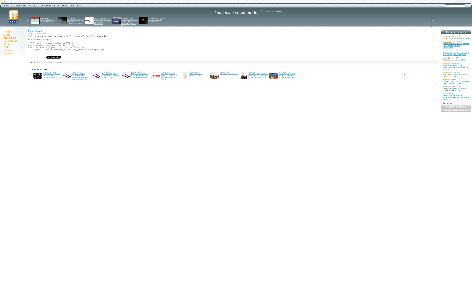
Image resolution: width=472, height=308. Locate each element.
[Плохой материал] (47, 62)
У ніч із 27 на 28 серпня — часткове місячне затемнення (156, 19)
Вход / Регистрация (463, 2)
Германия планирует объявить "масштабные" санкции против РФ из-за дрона (456, 67)
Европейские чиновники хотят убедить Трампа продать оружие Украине (140, 75)
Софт (6, 47)
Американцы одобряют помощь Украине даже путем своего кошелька (287, 75)
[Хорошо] (51, 62)
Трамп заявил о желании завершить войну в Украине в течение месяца (52, 75)
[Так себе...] (49, 62)
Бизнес (7, 44)
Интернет (8, 32)
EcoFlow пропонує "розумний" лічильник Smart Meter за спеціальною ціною (456, 97)
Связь (7, 35)
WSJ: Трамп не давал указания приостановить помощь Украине (110, 75)
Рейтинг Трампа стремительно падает (198, 74)
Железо (8, 50)
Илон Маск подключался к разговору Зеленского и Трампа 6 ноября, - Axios (258, 75)
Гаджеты (8, 53)
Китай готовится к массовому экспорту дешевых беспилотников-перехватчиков (456, 46)
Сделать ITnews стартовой (13, 2)
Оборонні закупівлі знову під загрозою (456, 39)
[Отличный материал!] (53, 62)
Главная (31, 31)
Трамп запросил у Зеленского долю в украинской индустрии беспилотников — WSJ (80, 76)
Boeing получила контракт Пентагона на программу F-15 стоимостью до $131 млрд (129, 21)
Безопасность (11, 41)
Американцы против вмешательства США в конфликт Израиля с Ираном (169, 76)
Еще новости (447, 103)
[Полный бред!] (44, 62)
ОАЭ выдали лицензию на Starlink (454, 60)
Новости (39, 31)
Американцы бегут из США (229, 74)
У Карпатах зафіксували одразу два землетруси (47, 19)
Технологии (10, 38)
